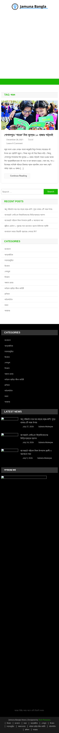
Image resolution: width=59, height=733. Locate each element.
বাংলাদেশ (8, 249)
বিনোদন (7, 266)
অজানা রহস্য (9, 282)
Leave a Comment (15, 143)
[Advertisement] (29, 47)
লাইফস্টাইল (9, 299)
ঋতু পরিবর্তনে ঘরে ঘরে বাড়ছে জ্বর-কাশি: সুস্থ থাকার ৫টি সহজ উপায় (28, 209)
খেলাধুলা (7, 271)
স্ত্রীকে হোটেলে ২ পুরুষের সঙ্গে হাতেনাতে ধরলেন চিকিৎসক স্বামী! (26, 226)
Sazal (30, 139)
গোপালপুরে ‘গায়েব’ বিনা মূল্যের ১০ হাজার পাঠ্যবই (28, 135)
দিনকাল (7, 277)
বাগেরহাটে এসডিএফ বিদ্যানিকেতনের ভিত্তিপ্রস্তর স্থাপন (25, 215)
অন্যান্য (7, 310)
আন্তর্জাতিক (9, 254)
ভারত (6, 305)
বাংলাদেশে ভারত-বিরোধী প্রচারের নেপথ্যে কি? (21, 231)
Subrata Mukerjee (45, 427)
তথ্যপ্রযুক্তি (9, 260)
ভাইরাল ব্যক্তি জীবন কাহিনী (14, 288)
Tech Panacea (44, 720)
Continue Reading (18, 176)
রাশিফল (7, 294)
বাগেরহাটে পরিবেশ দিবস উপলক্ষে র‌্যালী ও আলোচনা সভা (24, 220)
